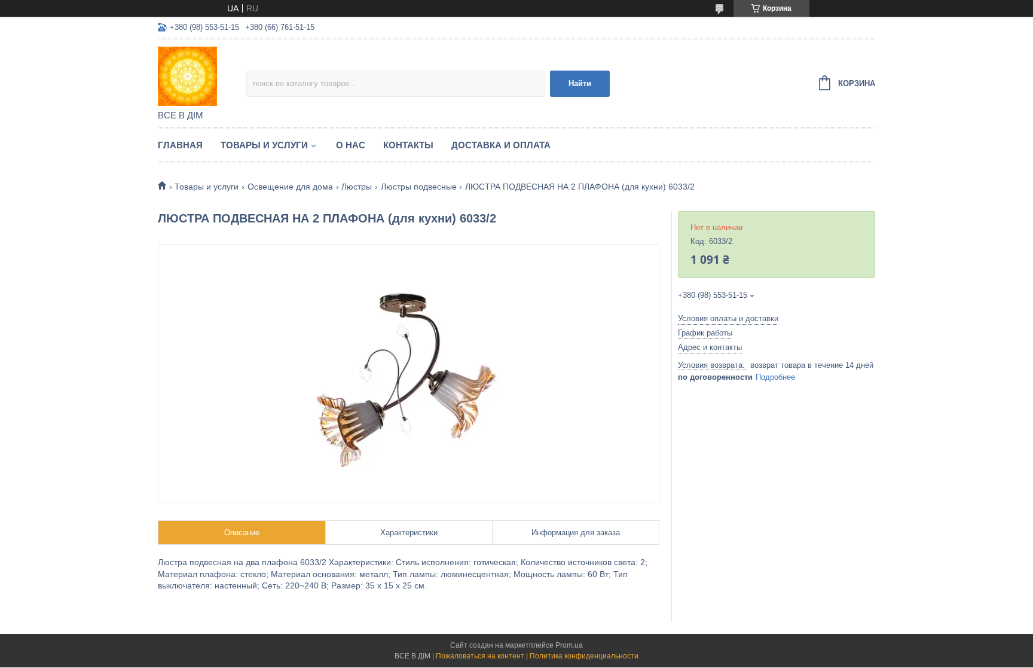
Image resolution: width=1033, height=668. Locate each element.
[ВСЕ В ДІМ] (202, 75)
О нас (350, 145)
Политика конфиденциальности (584, 656)
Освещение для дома (290, 186)
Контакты (408, 145)
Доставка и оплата (501, 145)
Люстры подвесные (419, 186)
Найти (580, 83)
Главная (180, 145)
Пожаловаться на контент (480, 656)
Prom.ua (569, 645)
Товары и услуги (264, 145)
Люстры (356, 186)
